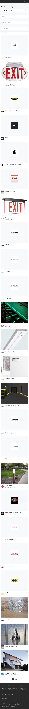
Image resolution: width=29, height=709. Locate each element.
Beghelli (7, 244)
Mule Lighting (8, 57)
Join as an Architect (12, 687)
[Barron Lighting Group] (14, 339)
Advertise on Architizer (13, 689)
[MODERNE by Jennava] (14, 634)
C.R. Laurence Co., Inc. (10, 673)
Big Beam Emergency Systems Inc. (13, 111)
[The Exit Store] (14, 259)
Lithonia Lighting (9, 84)
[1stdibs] (14, 125)
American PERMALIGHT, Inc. (12, 405)
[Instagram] (12, 695)
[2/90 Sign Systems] (14, 366)
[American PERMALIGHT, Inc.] (14, 393)
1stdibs (6, 137)
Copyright (13, 706)
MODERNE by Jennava (11, 646)
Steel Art (7, 619)
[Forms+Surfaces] (14, 473)
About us (3, 687)
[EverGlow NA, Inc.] (14, 553)
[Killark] (14, 580)
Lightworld (7, 459)
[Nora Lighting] (14, 205)
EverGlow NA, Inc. (9, 566)
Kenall (6, 432)
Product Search (23, 688)
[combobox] (14, 16)
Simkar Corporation (9, 539)
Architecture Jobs (23, 687)
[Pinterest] (9, 695)
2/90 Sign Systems (9, 378)
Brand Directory (23, 689)
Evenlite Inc (8, 298)
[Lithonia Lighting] (14, 71)
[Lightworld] (14, 446)
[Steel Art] (14, 607)
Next (16, 679)
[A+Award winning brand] (27, 652)
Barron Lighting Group (10, 352)
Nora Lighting (8, 218)
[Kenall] (14, 419)
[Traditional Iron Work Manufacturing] (14, 500)
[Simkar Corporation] (14, 527)
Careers (3, 689)
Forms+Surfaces (9, 485)
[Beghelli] (14, 232)
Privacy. (25, 703)
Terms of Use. (5, 704)
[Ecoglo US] (14, 312)
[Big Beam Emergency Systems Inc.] (14, 98)
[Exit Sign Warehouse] (14, 178)
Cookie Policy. (11, 704)
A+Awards (4, 688)
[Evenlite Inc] (14, 286)
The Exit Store (8, 271)
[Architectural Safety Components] (14, 152)
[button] (25, 10)
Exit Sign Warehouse (10, 191)
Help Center (4, 691)
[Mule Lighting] (14, 45)
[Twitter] (6, 695)
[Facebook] (2, 695)
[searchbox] (1, 16)
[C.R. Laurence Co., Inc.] (14, 660)
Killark (6, 593)
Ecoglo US (7, 325)
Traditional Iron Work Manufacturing (14, 512)
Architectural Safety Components (13, 164)
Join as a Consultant (12, 688)
